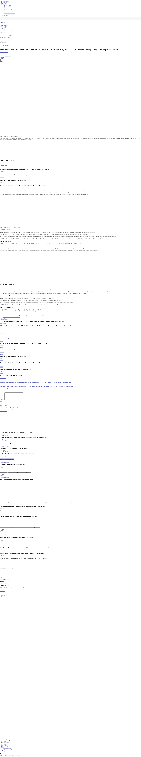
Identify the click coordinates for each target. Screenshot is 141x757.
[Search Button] (9, 740)
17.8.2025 (2, 377)
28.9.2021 (2, 467)
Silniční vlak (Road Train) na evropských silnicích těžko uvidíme (17, 537)
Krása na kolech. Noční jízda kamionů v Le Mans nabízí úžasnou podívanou (20, 527)
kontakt (3, 563)
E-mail (1, 403)
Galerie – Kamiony (7, 5)
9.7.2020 (1, 530)
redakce (2, 466)
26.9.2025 (2, 187)
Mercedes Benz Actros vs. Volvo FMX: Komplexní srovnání (15, 369)
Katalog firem (4, 3)
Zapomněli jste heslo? (4, 583)
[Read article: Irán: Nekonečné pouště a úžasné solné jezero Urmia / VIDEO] (70, 476)
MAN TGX (12, 317)
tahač (19, 317)
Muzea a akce (4, 8)
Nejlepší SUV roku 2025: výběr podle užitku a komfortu (17, 432)
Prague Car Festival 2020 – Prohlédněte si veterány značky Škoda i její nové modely (22, 506)
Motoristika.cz (8, 568)
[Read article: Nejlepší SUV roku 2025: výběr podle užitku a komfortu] (71, 429)
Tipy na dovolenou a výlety (5, 462)
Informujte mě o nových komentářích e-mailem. (10, 407)
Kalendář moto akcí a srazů (9, 13)
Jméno (1, 401)
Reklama (4, 562)
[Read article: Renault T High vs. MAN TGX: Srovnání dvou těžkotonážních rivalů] (70, 372)
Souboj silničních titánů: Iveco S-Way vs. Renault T (13, 180)
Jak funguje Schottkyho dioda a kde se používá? (15, 448)
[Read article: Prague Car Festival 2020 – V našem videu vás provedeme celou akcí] (70, 514)
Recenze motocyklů (8, 30)
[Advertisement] (70, 71)
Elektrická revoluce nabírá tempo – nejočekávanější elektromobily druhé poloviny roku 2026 (25, 548)
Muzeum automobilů (8, 9)
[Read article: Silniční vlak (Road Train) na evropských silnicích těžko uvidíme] (70, 535)
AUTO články (4, 26)
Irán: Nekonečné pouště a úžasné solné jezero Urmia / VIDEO (16, 479)
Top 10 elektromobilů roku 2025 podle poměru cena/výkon (18, 453)
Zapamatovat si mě (5, 579)
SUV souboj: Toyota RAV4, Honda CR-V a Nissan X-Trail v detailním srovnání (22, 443)
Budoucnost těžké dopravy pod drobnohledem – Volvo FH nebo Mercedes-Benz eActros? (24, 169)
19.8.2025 (2, 371)
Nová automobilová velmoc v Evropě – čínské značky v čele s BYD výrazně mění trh (22, 553)
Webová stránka (3, 405)
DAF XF (4, 317)
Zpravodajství (4, 22)
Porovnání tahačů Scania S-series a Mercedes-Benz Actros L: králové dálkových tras (23, 185)
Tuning (3, 31)
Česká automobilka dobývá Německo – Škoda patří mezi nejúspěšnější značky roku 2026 (24, 558)
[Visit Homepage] (8, 19)
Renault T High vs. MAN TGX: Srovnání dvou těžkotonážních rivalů (18, 375)
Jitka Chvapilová (9, 56)
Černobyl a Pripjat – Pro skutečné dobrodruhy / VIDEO (14, 464)
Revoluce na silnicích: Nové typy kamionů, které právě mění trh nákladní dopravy (22, 175)
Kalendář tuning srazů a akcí (9, 14)
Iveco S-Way (8, 317)
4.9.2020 (1, 509)
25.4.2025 (2, 57)
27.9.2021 (2, 482)
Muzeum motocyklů (8, 10)
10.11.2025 (2, 182)
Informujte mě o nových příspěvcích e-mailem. (10, 409)
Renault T (16, 317)
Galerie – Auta (7, 7)
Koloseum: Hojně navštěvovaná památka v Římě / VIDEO (15, 472)
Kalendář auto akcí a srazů (9, 11)
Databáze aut (4, 2)
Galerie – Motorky (7, 6)
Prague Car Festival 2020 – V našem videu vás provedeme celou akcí (18, 516)
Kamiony (2, 58)
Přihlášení (2, 593)
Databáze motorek (5, 1)
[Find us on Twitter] (0, 26)
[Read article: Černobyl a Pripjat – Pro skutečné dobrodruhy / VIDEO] (70, 461)
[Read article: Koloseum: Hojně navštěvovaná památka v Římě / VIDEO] (70, 468)
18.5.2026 (2, 177)
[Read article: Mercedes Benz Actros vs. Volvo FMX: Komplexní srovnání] (70, 365)
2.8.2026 (1, 171)
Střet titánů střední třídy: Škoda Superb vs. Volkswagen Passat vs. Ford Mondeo (24, 437)
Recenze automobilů (8, 29)
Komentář (2, 399)
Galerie (3, 4)
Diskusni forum (5, 15)
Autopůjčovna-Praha (6, 564)
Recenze (3, 28)
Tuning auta (6, 45)
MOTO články (5, 27)
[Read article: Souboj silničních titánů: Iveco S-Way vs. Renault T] (70, 178)
